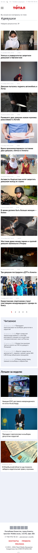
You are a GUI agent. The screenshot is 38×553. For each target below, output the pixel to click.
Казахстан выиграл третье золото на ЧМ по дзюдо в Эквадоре (17, 345)
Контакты (14, 541)
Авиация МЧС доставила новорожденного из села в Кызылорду (18, 402)
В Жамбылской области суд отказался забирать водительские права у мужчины (18, 468)
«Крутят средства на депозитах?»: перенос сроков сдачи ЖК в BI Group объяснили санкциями (18, 353)
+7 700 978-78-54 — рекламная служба (19, 537)
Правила (26, 541)
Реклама (19, 544)
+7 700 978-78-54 (31, 2)
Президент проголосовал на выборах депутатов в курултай (18, 327)
